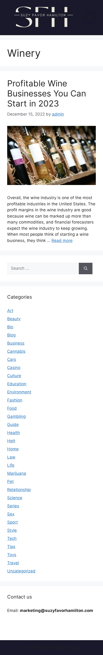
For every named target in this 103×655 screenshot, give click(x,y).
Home (13, 449)
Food (12, 408)
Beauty (14, 318)
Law (11, 457)
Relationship (19, 489)
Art (10, 310)
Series (13, 506)
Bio (10, 327)
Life (10, 465)
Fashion (14, 400)
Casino (13, 367)
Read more (62, 240)
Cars (11, 359)
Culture (14, 375)
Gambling (16, 416)
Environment (19, 392)
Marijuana (16, 473)
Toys (11, 554)
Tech (12, 538)
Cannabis (16, 351)
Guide (13, 424)
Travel (13, 562)
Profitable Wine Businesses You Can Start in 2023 (46, 93)
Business (15, 343)
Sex (10, 514)
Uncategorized (21, 571)
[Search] (85, 268)
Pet (10, 481)
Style (12, 530)
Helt (11, 440)
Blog (11, 335)
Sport (12, 522)
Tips (11, 546)
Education (16, 383)
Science (14, 497)
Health (13, 432)
